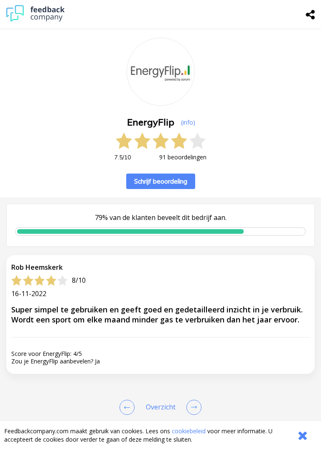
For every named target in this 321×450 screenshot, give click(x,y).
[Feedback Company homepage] (35, 19)
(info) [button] (188, 122)
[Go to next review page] (192, 407)
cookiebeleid (189, 431)
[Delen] (310, 14)
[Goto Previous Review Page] (129, 407)
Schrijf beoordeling (160, 181)
